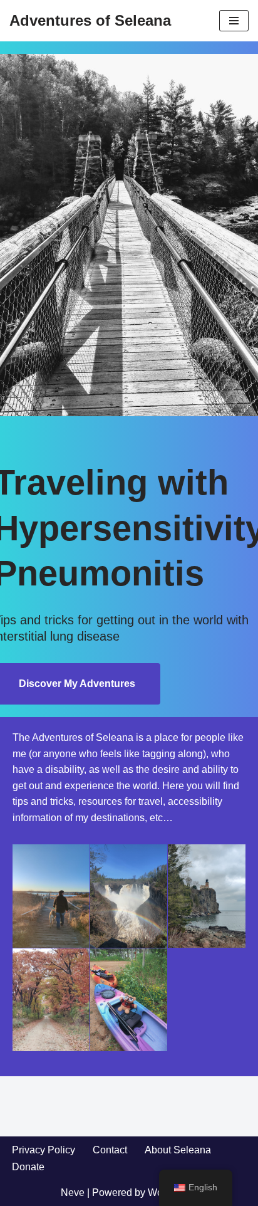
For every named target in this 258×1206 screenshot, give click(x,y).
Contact (110, 1150)
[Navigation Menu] (234, 20)
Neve (73, 1192)
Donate (28, 1166)
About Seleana (178, 1150)
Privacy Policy (43, 1150)
